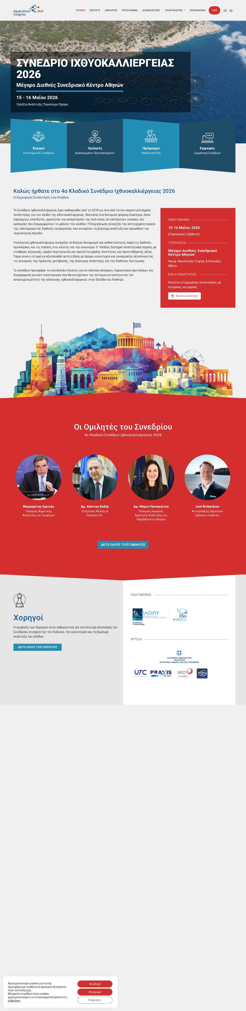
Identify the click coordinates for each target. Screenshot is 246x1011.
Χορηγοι (95, 10)
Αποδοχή (95, 984)
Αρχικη (80, 10)
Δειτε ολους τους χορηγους (37, 647)
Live (214, 10)
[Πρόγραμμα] (151, 136)
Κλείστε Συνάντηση (187, 296)
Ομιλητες (111, 10)
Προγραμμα (130, 10)
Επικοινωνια (197, 10)
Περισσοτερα (39, 526)
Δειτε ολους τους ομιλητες (123, 545)
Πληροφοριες (174, 10)
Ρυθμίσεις (94, 1000)
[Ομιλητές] (95, 136)
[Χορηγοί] (38, 136)
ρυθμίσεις (14, 1000)
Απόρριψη (95, 992)
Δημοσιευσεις (151, 10)
